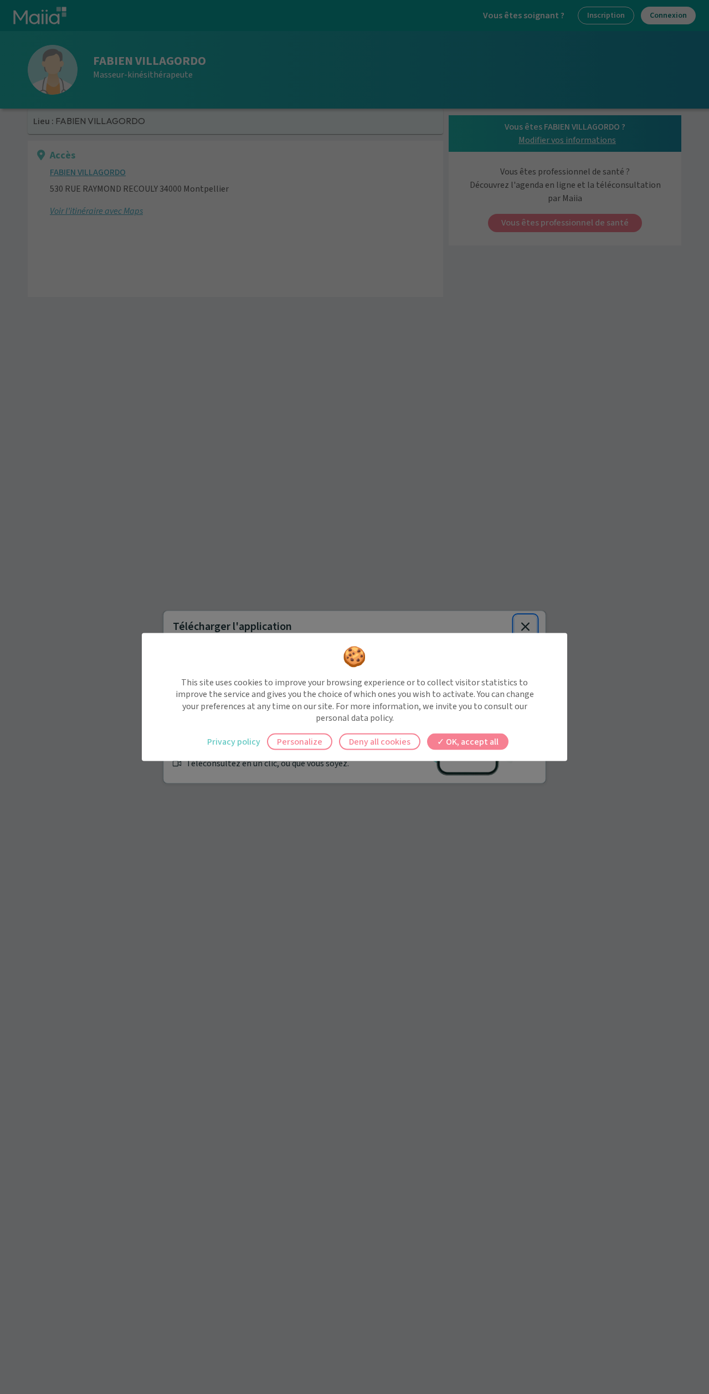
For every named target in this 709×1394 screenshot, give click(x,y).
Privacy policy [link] (233, 741)
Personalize (299, 741)
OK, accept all (471, 741)
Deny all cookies (379, 741)
